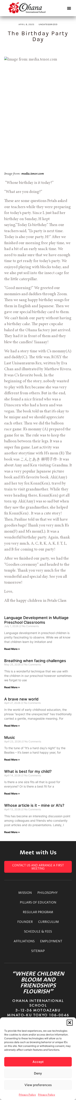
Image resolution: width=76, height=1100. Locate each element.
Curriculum (48, 922)
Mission (25, 892)
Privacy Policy (27, 1094)
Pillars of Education (38, 902)
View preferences (38, 1085)
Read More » (12, 648)
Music (9, 737)
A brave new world (21, 699)
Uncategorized (48, 24)
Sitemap (38, 951)
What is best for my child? (28, 771)
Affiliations (24, 941)
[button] (70, 1023)
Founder (25, 922)
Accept (38, 1062)
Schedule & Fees (38, 931)
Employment (51, 941)
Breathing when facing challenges (35, 660)
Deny (38, 1073)
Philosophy (47, 892)
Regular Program (38, 912)
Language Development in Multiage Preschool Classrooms (36, 620)
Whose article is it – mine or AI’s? (34, 805)
